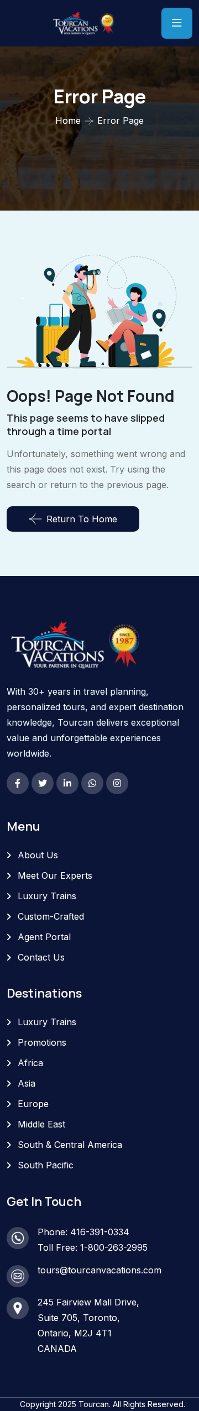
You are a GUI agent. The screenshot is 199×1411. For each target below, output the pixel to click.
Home (68, 120)
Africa (30, 1062)
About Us (38, 855)
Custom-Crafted (51, 916)
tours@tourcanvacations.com (99, 1270)
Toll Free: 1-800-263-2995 (93, 1247)
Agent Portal (44, 936)
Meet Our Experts (55, 875)
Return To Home (81, 518)
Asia (26, 1083)
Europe (33, 1103)
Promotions (42, 1042)
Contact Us (41, 957)
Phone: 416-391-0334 (83, 1231)
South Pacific (46, 1165)
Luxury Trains (47, 895)
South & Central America (70, 1144)
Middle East (41, 1124)
